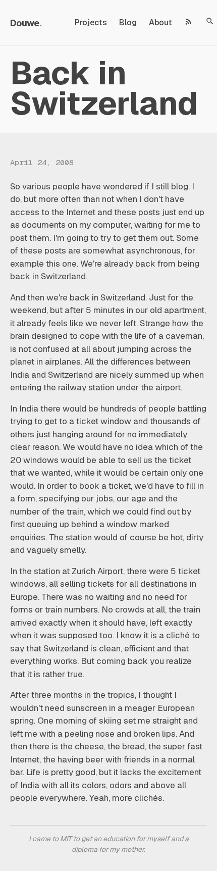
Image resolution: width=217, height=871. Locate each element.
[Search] (209, 21)
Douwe (24, 23)
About (160, 22)
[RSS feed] (188, 21)
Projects (91, 22)
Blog (128, 22)
